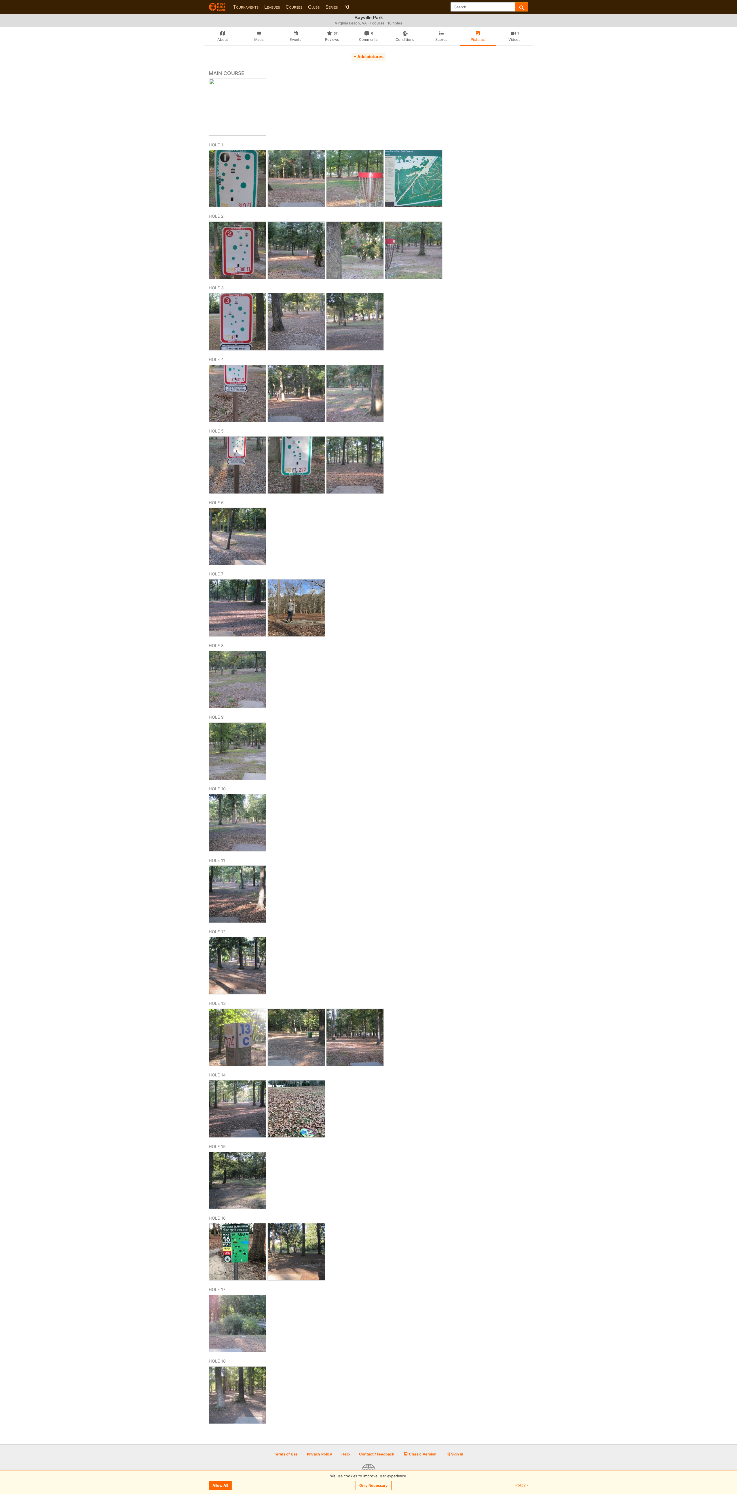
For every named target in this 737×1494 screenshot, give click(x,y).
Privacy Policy (319, 1454)
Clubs (314, 7)
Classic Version (422, 1454)
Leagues (272, 7)
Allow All (220, 1485)
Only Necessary (373, 1485)
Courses (294, 7)
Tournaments (246, 7)
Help (345, 1454)
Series (331, 7)
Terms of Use (286, 1454)
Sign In (456, 1454)
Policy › (521, 1485)
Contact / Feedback (376, 1454)
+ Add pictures (368, 56)
